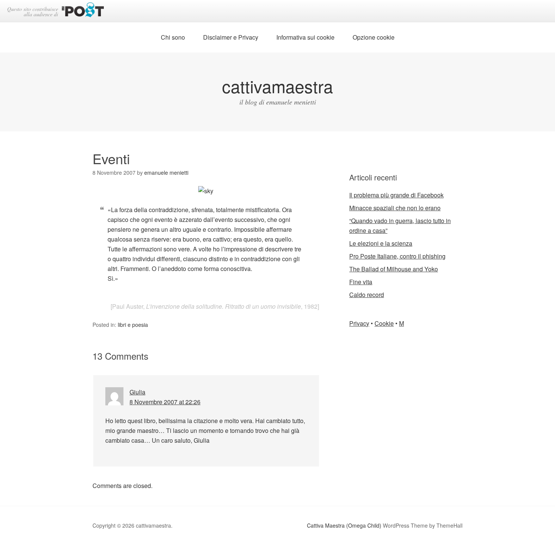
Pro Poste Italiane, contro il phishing (397, 256)
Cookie (384, 323)
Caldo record (366, 294)
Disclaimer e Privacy (230, 37)
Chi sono (173, 37)
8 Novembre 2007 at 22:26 (165, 401)
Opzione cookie (374, 37)
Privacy (359, 323)
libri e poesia (133, 324)
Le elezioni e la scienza (380, 243)
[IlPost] (83, 11)
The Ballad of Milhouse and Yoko (393, 269)
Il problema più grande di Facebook (396, 195)
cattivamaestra (277, 86)
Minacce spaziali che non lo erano (395, 207)
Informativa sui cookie (305, 37)
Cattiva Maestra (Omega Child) (344, 525)
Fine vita (360, 281)
